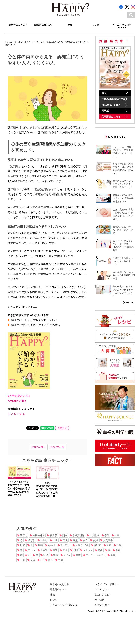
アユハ (31, 550)
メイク (67, 555)
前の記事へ (39, 447)
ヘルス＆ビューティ (19, 482)
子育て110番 (82, 545)
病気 (65, 540)
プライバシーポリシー (107, 584)
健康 (108, 545)
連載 (70, 24)
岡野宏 (97, 545)
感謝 (55, 550)
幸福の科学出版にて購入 (115, 99)
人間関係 (107, 540)
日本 (65, 550)
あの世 (51, 545)
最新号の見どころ (59, 584)
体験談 (43, 550)
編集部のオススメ (44, 24)
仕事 (116, 535)
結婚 (100, 550)
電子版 (105, 110)
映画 (40, 545)
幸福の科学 (38, 535)
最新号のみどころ (18, 24)
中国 (60, 560)
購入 (104, 93)
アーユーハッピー (95, 555)
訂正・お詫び (102, 594)
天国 (75, 550)
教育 (117, 550)
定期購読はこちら (111, 116)
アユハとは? (101, 589)
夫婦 (95, 540)
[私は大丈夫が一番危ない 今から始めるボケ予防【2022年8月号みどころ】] (19, 472)
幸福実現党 (78, 535)
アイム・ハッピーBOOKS (121, 26)
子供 (106, 535)
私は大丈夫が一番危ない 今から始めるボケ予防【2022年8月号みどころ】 (19, 490)
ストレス (87, 550)
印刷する (62, 428)
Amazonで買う (17, 400)
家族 (75, 540)
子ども (31, 540)
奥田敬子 (65, 545)
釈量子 (53, 535)
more (129, 302)
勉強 (45, 555)
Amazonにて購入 (111, 104)
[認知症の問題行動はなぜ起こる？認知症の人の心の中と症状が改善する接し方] (47, 472)
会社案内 (100, 599)
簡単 (55, 555)
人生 (55, 540)
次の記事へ (56, 447)
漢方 (112, 555)
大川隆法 (94, 535)
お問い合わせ (102, 604)
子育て (23, 535)
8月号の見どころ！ (19, 395)
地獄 (22, 545)
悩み (64, 535)
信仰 (118, 545)
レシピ (96, 24)
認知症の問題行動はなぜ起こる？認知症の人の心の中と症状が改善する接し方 (47, 490)
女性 (85, 540)
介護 (47, 482)
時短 (50, 560)
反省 (32, 560)
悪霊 (78, 555)
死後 (22, 560)
